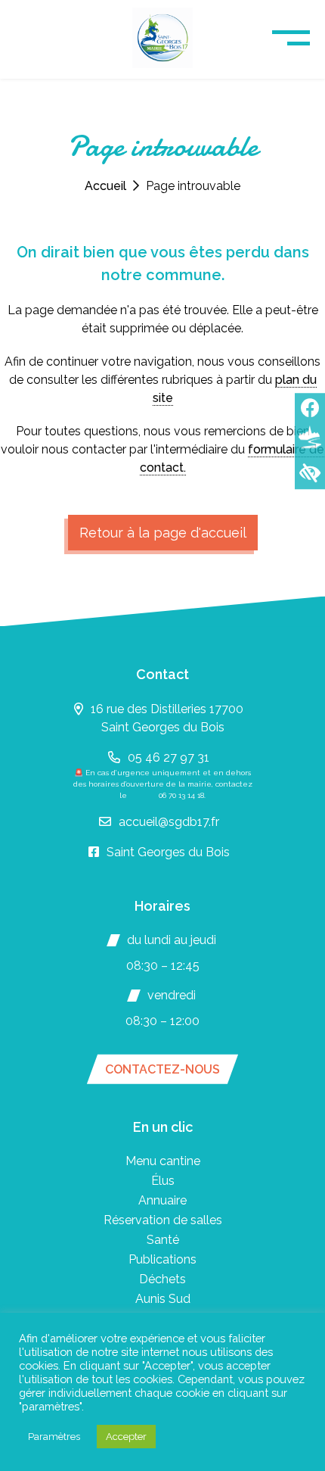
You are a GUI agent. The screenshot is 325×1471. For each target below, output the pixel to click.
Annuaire (162, 1200)
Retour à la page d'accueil (162, 533)
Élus (163, 1180)
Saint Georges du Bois (168, 852)
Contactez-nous (162, 1069)
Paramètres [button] (54, 1436)
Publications (162, 1259)
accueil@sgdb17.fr (169, 822)
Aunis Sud (162, 1299)
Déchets (162, 1279)
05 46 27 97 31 (168, 757)
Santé (163, 1240)
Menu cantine (162, 1161)
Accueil (105, 186)
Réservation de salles (163, 1220)
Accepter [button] (126, 1436)
